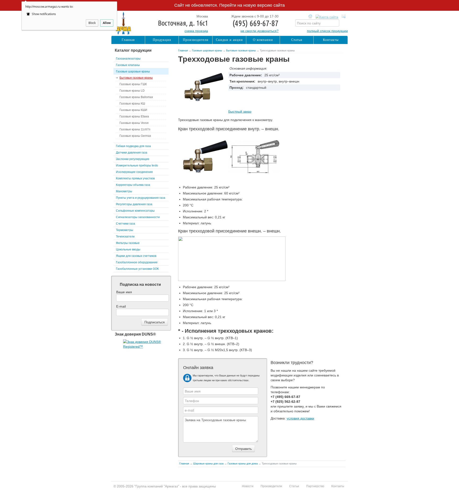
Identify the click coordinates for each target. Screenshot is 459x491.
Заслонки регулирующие (132, 159)
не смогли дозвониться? (259, 31)
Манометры (124, 191)
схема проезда (196, 31)
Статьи (296, 40)
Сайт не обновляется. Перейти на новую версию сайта (229, 5)
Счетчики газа (125, 223)
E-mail (121, 306)
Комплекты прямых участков (135, 178)
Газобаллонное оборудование (137, 262)
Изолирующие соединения (134, 172)
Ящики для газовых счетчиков (136, 256)
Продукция (162, 40)
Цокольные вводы (128, 249)
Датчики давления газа (131, 152)
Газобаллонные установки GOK (137, 268)
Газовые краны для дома (243, 463)
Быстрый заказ (239, 111)
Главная (183, 50)
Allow (107, 23)
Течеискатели (125, 236)
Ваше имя (124, 292)
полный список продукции (327, 31)
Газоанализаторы (128, 58)
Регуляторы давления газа (134, 204)
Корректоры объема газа (133, 185)
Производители (195, 40)
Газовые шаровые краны (207, 50)
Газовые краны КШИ (133, 110)
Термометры (124, 230)
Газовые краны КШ (132, 103)
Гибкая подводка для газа (133, 146)
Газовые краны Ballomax (136, 97)
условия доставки (300, 418)
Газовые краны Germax (135, 136)
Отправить (243, 448)
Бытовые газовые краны (241, 50)
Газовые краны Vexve (134, 123)
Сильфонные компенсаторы (135, 210)
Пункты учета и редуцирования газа (140, 197)
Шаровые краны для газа (208, 463)
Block (92, 23)
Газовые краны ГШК (133, 84)
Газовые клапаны (128, 65)
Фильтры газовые (128, 243)
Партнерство (315, 486)
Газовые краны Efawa (134, 116)
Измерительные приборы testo (137, 165)
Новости (247, 486)
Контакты (331, 40)
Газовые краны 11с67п (135, 129)
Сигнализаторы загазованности (138, 217)
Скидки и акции (229, 40)
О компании (263, 40)
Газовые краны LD (132, 90)
